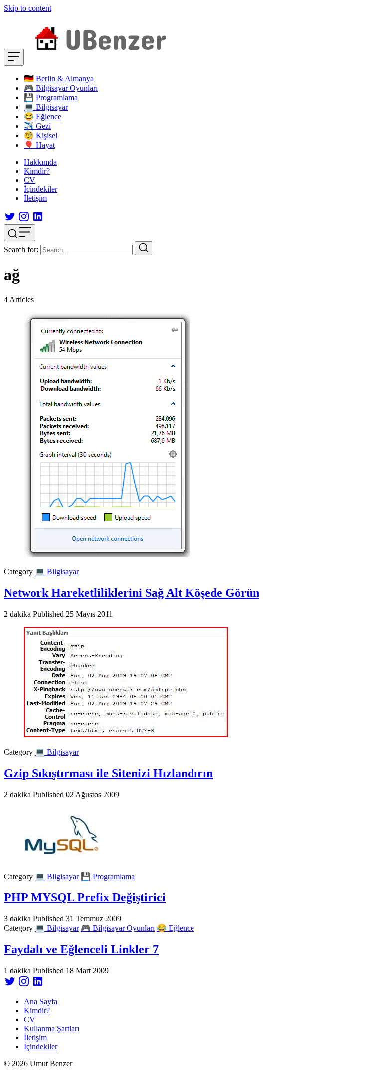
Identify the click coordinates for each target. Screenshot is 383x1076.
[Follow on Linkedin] (38, 219)
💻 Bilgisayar (57, 571)
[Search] (143, 248)
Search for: (21, 249)
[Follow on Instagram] (25, 219)
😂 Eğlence (175, 928)
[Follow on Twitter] (11, 219)
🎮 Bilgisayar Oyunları (118, 928)
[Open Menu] (14, 57)
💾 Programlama (108, 876)
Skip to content (27, 8)
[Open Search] (19, 232)
